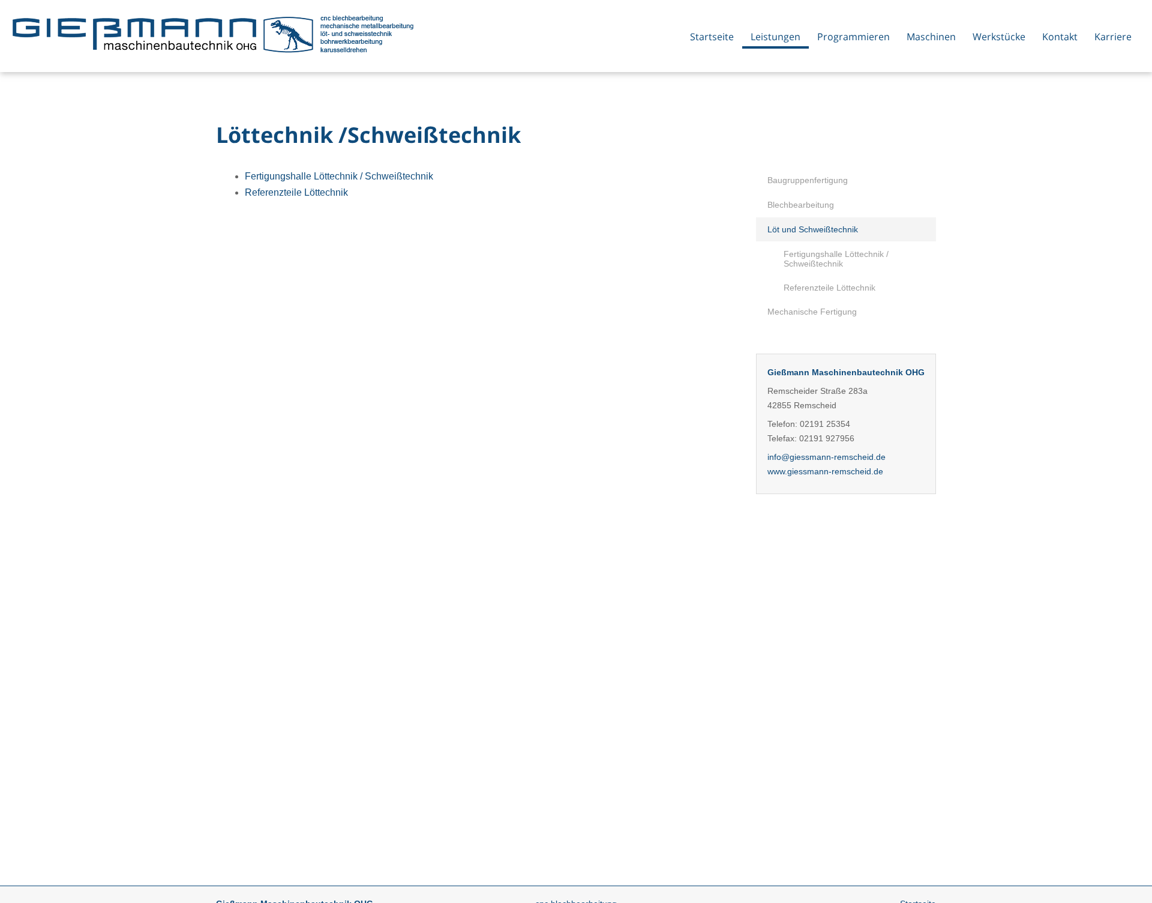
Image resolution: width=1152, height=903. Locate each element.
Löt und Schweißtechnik (812, 229)
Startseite (712, 36)
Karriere (1113, 36)
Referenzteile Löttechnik (829, 287)
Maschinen (931, 36)
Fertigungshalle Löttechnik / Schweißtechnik (836, 258)
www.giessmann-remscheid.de (825, 471)
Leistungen (775, 36)
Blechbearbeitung (800, 205)
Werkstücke (999, 36)
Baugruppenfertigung (807, 180)
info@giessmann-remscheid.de (826, 457)
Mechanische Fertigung (812, 311)
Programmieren (853, 36)
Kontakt (1060, 36)
